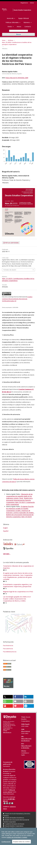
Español (5, 531)
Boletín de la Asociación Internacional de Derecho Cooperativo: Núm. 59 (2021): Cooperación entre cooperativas (20, 501)
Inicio (3, 40)
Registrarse (24, 3)
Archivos (10, 40)
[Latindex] (8, 546)
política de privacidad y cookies (17, 837)
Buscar (18, 34)
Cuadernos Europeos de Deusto (14, 824)
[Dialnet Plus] (19, 546)
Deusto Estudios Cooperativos (14, 826)
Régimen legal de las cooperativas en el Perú (18, 592)
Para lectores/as (8, 645)
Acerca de (10, 18)
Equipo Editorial (23, 18)
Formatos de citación (9, 270)
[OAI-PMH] (29, 768)
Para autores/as (8, 648)
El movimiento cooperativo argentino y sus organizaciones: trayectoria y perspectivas (17, 585)
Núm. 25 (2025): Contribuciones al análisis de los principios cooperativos (16, 43)
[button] (8, 697)
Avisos (19, 26)
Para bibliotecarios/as (9, 652)
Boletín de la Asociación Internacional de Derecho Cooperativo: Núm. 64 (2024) (20, 516)
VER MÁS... (7, 554)
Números (27, 22)
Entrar (32, 3)
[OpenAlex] (8, 550)
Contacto (27, 26)
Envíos (10, 26)
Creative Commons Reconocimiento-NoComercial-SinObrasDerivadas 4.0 (17, 299)
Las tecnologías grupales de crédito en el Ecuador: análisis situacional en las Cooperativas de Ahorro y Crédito (17, 599)
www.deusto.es (7, 732)
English (5, 528)
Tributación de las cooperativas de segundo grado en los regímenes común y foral (19, 496)
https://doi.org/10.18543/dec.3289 (17, 78)
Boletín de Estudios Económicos (14, 818)
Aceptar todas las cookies (21, 841)
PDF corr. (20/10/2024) (11, 243)
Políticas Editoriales (12, 22)
